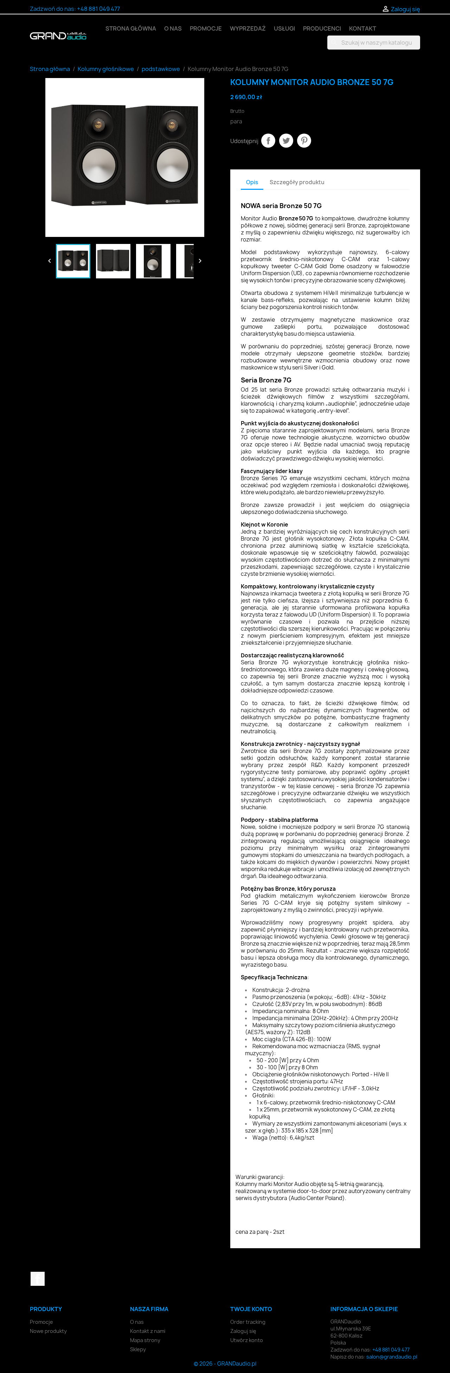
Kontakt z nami (147, 1331)
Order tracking (247, 1322)
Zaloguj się (243, 1331)
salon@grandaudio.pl (391, 1356)
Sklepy (138, 1349)
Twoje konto (251, 1309)
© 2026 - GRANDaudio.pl (225, 1363)
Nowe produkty (48, 1331)
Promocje (206, 28)
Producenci (322, 28)
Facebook (38, 1279)
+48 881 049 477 (98, 9)
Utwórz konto (246, 1340)
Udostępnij (268, 141)
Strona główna (130, 28)
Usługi (284, 28)
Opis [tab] (252, 182)
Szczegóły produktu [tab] (297, 182)
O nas (173, 28)
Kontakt (362, 28)
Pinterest (304, 141)
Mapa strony (145, 1340)
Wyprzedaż (248, 28)
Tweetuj (286, 141)
